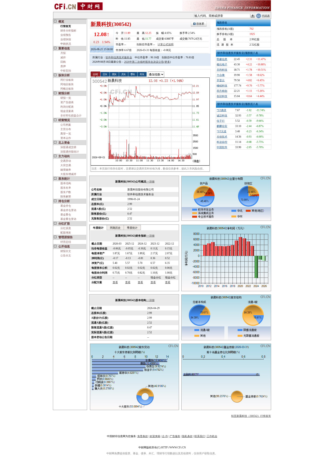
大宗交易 (65, 165)
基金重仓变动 (68, 219)
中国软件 (222, 147)
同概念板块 (67, 88)
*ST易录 (221, 110)
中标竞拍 (65, 70)
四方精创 (222, 90)
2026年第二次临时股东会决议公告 (144, 61)
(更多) (167, 61)
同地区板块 (67, 84)
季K (132, 74)
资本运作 (65, 138)
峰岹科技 (222, 85)
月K (123, 74)
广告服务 (175, 436)
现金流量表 (67, 111)
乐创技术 (222, 136)
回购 (63, 61)
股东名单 (65, 187)
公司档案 (65, 124)
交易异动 (65, 160)
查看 (115, 282)
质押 (63, 66)
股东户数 (65, 192)
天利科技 (222, 69)
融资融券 (65, 169)
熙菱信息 (222, 59)
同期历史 (115, 227)
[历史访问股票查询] (252, 15)
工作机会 (212, 436)
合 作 (165, 436)
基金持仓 (65, 205)
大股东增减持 (68, 174)
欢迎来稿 (155, 436)
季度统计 (132, 227)
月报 (63, 53)
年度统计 (98, 227)
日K (105, 74)
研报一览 (65, 97)
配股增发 (65, 232)
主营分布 (65, 129)
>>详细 (150, 181)
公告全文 (65, 255)
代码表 (266, 15)
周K (114, 74)
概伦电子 (222, 64)
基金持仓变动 (68, 210)
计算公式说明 (165, 44)
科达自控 (222, 142)
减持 (63, 57)
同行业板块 (67, 79)
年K (142, 74)
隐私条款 (187, 436)
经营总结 (65, 241)
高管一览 (65, 133)
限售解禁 (65, 196)
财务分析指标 (68, 30)
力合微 (221, 75)
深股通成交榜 (68, 147)
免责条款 (142, 436)
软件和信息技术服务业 (119, 57)
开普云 (221, 80)
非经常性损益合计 (71, 115)
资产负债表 (67, 102)
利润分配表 (67, 106)
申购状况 (65, 43)
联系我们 (199, 436)
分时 (95, 74)
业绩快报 (65, 39)
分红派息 (65, 228)
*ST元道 (221, 131)
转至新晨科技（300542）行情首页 (251, 416)
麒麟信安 (222, 126)
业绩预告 (65, 35)
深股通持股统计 (69, 151)
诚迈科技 (222, 115)
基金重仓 (65, 214)
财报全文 (65, 251)
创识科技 (222, 96)
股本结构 (65, 183)
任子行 (221, 120)
